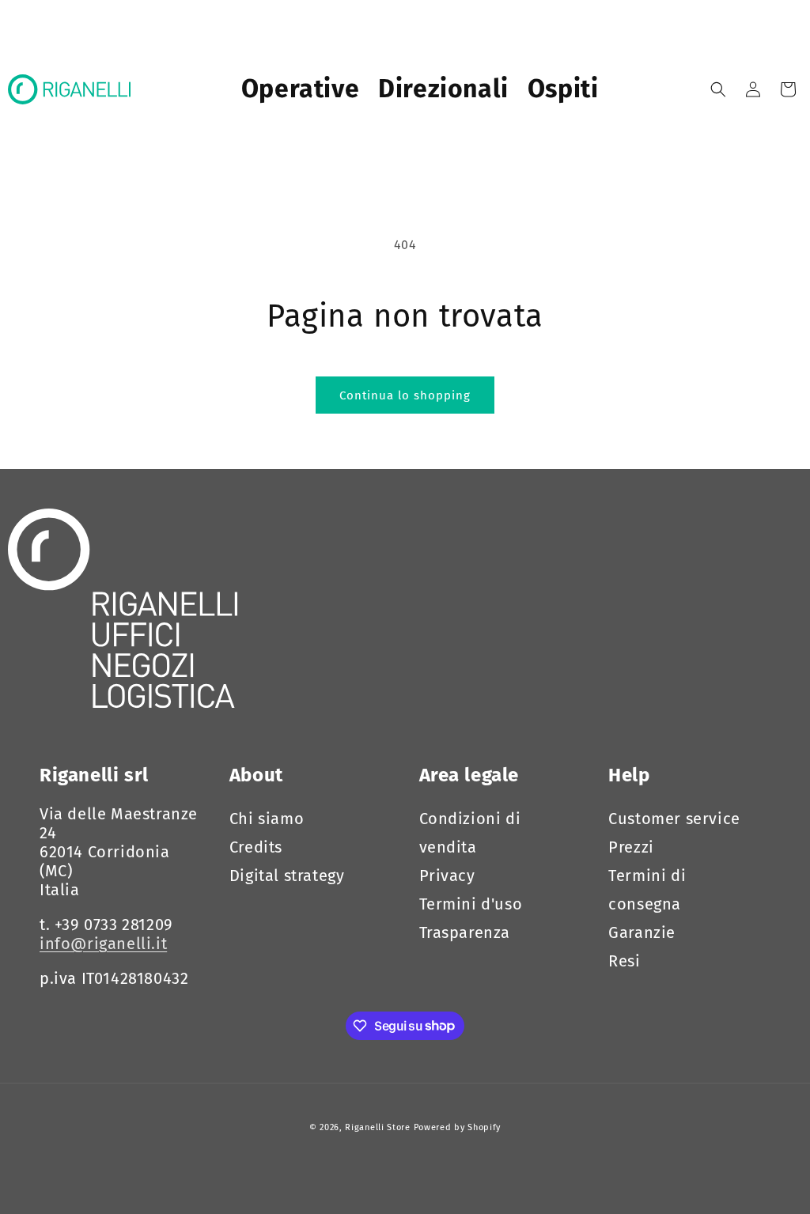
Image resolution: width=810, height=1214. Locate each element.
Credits (255, 847)
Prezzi (631, 847)
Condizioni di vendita (470, 833)
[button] (718, 89)
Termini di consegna (647, 889)
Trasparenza (465, 932)
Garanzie (642, 932)
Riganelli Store (378, 1127)
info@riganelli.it (103, 943)
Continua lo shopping (405, 395)
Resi (624, 960)
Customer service (674, 818)
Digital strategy (287, 875)
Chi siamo (266, 818)
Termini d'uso (471, 903)
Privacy (447, 875)
